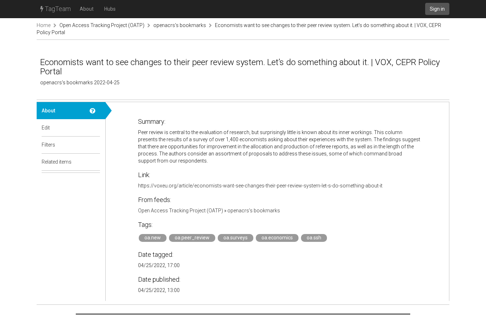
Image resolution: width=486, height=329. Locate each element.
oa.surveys (235, 237)
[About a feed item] (95, 110)
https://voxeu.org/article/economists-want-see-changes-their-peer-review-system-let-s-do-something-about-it (260, 186)
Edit (46, 128)
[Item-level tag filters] (95, 144)
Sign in (437, 9)
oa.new (152, 237)
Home (44, 25)
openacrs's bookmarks (179, 25)
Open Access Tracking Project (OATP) (101, 25)
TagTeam (57, 8)
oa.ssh (314, 237)
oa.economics (277, 237)
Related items (57, 162)
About (87, 9)
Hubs (110, 9)
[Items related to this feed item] (95, 161)
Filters (48, 145)
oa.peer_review (192, 237)
